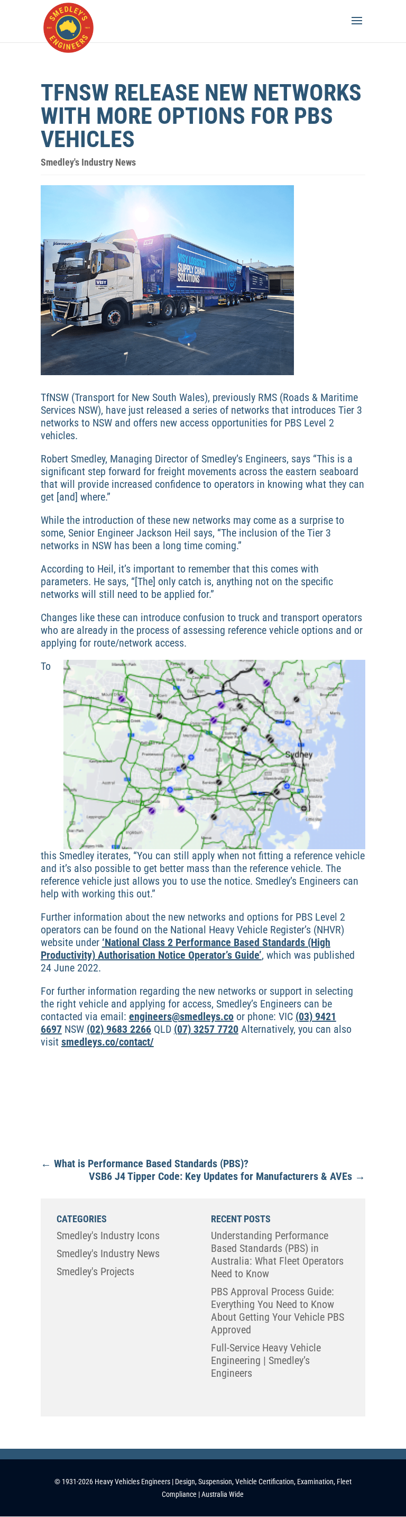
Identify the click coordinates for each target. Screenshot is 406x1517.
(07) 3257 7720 (206, 1029)
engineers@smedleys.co (181, 1016)
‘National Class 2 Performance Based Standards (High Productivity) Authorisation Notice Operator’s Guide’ (185, 948)
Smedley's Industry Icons (108, 1235)
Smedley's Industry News (88, 162)
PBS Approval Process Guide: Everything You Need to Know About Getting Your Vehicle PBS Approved (277, 1310)
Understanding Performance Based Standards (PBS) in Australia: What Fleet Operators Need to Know (277, 1254)
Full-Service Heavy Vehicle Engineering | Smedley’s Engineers (266, 1360)
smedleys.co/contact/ (107, 1041)
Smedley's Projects (95, 1271)
